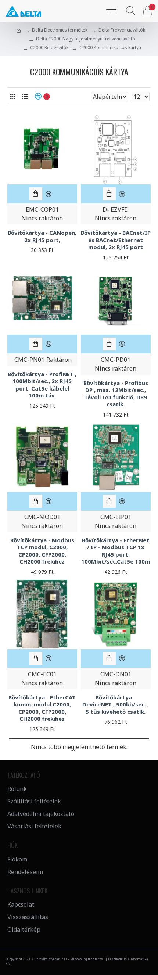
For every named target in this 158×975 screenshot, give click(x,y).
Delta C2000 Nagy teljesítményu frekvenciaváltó (85, 39)
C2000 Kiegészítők (49, 47)
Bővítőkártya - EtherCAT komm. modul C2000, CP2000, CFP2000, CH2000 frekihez (42, 708)
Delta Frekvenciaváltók (121, 30)
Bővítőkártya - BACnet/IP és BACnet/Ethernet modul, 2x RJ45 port (116, 240)
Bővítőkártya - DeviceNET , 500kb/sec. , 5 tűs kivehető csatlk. (115, 704)
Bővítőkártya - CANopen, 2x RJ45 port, (42, 236)
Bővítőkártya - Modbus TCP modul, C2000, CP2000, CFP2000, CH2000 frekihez (42, 551)
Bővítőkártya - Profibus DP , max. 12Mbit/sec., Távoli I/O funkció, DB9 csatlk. (115, 393)
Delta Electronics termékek (59, 30)
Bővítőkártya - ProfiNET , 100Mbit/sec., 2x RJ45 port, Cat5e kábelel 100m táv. (42, 385)
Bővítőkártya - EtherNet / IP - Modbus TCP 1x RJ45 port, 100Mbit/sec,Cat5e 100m (115, 551)
